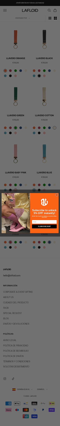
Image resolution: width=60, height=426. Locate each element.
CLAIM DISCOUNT (44, 226)
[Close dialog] (56, 194)
